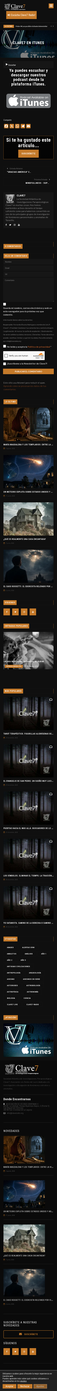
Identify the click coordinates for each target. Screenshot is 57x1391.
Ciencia (27, 998)
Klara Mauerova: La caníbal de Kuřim (24, 661)
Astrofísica (12, 992)
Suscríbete (30, 1334)
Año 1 (43, 954)
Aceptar (9, 1386)
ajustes (23, 1381)
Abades (10, 947)
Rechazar (24, 1386)
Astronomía (32, 992)
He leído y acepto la (29, 347)
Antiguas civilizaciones (18, 966)
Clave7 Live (12, 1005)
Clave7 (21, 195)
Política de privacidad (39, 347)
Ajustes (40, 1386)
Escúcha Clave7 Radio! (22, 15)
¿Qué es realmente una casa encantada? (24, 539)
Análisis (29, 954)
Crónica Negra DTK (13, 666)
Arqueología (35, 973)
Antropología (13, 973)
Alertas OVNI (28, 947)
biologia (11, 998)
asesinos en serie (31, 979)
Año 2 (9, 960)
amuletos (11, 954)
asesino (11, 979)
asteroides (12, 986)
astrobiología (33, 986)
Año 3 (23, 960)
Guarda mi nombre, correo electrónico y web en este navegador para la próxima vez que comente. (27, 311)
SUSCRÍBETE (28, 153)
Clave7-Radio (32, 1005)
